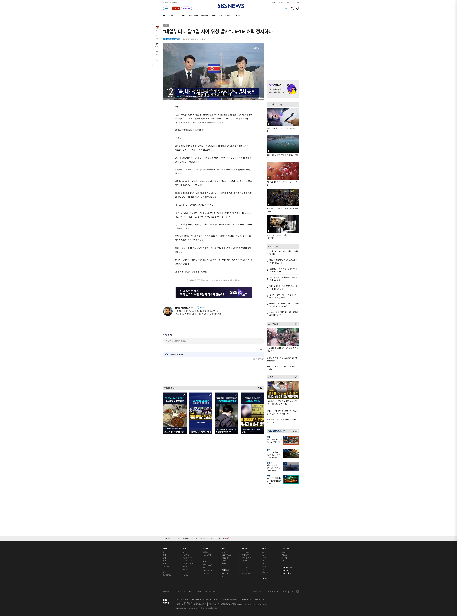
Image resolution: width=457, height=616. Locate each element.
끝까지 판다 (225, 573)
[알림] (297, 8)
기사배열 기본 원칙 (250, 605)
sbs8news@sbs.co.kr (233, 599)
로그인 (281, 2)
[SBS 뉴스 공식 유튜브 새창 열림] (284, 591)
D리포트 (224, 563)
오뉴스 (185, 566)
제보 (263, 555)
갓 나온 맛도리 (246, 571)
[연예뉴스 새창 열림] (283, 89)
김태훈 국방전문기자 (184, 307)
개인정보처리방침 (210, 591)
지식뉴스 (284, 552)
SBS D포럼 (285, 573)
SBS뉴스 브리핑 (207, 571)
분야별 (165, 548)
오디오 (204, 561)
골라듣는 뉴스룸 (207, 565)
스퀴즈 (283, 561)
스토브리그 (245, 561)
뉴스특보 (185, 575)
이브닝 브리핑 (207, 555)
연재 (223, 548)
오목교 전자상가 (246, 573)
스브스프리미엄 (286, 548)
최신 (164, 552)
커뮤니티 (284, 558)
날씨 (263, 552)
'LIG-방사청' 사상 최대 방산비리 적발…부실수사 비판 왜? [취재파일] (198, 314)
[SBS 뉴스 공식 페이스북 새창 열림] (289, 592)
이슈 (164, 578)
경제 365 (225, 561)
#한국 (287, 8)
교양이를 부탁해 (246, 558)
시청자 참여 (180, 592)
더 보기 (260, 387)
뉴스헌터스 (186, 555)
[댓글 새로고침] (171, 335)
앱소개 (264, 566)
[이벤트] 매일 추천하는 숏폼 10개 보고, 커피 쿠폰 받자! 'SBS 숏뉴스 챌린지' (202, 538)
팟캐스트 (284, 555)
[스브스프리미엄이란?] (284, 431)
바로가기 (264, 548)
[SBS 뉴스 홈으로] (231, 6)
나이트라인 (186, 569)
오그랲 (268, 437)
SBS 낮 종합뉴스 (208, 573)
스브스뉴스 (245, 566)
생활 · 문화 (166, 566)
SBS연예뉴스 (285, 567)
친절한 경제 (225, 558)
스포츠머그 (245, 552)
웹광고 (191, 591)
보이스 (204, 568)
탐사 (223, 576)
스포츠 (213, 15)
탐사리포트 (225, 569)
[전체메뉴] (164, 15)
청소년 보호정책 (262, 605)
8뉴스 (170, 15)
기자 (263, 563)
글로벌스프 (270, 463)
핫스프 (268, 450)
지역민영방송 (272, 592)
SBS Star (284, 570)
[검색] (292, 8)
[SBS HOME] (297, 2)
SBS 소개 (167, 592)
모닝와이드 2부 (187, 561)
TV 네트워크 (167, 575)
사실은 (224, 552)
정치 (177, 15)
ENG (273, 2)
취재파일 (228, 15)
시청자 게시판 (266, 572)
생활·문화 (204, 15)
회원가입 (289, 2)
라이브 (264, 558)
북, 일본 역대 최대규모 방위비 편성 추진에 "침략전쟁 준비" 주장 (197, 311)
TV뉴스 (237, 15)
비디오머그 (245, 548)
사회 (190, 15)
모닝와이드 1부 (187, 558)
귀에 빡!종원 (245, 555)
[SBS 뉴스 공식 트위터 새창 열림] (293, 591)
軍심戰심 (205, 552)
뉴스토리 (185, 572)
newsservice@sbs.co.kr (229, 603)
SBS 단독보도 (226, 555)
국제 (196, 15)
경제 (183, 15)
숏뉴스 (264, 561)
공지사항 (264, 579)
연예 (220, 15)
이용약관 (198, 591)
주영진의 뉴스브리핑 (189, 563)
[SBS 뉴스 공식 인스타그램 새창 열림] (297, 591)
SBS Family (258, 592)
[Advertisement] (213, 373)
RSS (263, 569)
